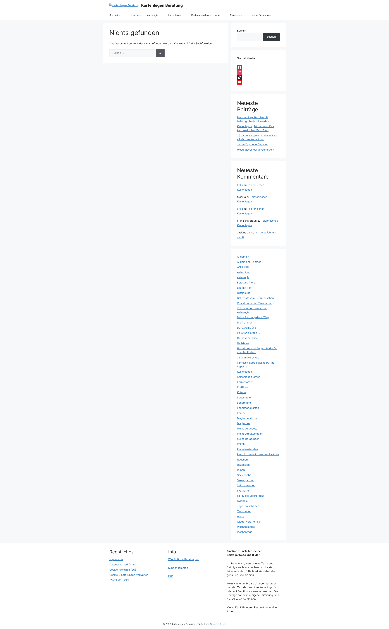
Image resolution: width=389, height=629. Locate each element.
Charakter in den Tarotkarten (254, 303)
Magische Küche (247, 418)
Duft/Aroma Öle (246, 327)
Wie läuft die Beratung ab (183, 559)
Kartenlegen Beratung (162, 5)
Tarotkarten (244, 511)
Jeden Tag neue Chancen (252, 144)
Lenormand (244, 402)
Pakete (241, 444)
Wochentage (244, 531)
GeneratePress (218, 624)
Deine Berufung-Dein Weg (253, 317)
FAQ (170, 576)
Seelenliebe (244, 475)
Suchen (241, 30)
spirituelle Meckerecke (250, 495)
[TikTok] (258, 77)
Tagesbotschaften (248, 506)
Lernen (241, 413)
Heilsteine (243, 343)
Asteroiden (243, 272)
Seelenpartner (245, 480)
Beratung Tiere (246, 282)
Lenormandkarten (248, 407)
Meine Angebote (247, 428)
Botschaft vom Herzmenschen (255, 298)
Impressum (116, 559)
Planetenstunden (247, 449)
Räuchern (243, 459)
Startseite (114, 15)
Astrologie (152, 15)
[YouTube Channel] (258, 82)
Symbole (242, 500)
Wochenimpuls (246, 526)
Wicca (240, 516)
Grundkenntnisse (247, 338)
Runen (241, 469)
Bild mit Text (244, 287)
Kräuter (241, 392)
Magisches (236, 15)
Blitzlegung (243, 292)
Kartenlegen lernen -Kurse (205, 15)
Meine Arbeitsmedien (250, 433)
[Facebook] (258, 67)
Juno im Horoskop (248, 357)
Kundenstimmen (178, 567)
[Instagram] (258, 72)
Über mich (135, 15)
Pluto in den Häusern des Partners (258, 454)
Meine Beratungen (261, 15)
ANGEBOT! (243, 267)
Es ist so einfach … (248, 332)
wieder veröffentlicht (249, 521)
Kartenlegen (174, 15)
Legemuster (244, 397)
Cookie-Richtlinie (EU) (122, 569)
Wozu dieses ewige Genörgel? (255, 149)
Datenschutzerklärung (122, 564)
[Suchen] (160, 53)
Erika (240, 185)
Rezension (243, 464)
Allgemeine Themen (249, 261)
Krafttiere (242, 387)
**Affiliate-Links (119, 580)
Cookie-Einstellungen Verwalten (128, 574)
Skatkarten (243, 490)
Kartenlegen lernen (248, 376)
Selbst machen (246, 485)
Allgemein (243, 256)
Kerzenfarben (245, 382)
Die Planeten (245, 322)
